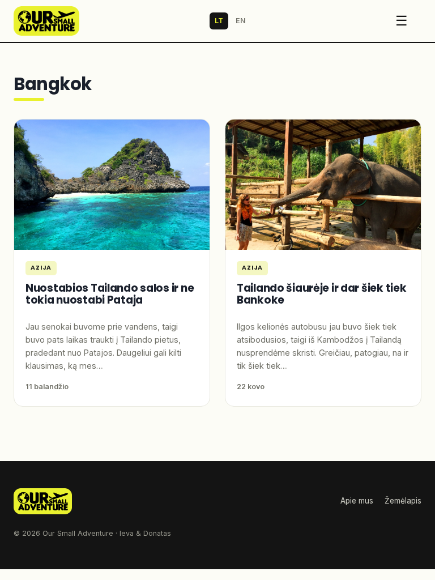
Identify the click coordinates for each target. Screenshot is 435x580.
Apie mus (356, 500)
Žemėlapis (403, 500)
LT (219, 20)
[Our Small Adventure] (46, 21)
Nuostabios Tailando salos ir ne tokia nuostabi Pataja (109, 294)
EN (241, 20)
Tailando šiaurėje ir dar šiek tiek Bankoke (321, 294)
